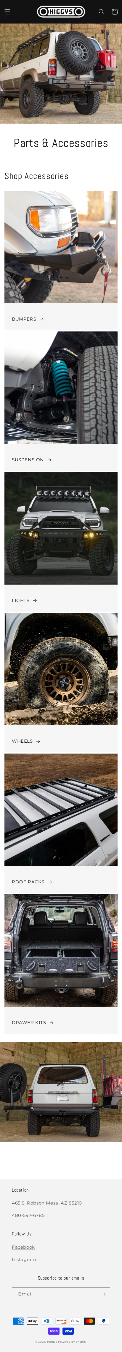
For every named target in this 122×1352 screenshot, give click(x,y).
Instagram (24, 1259)
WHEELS (22, 741)
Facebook (23, 1247)
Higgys (52, 1341)
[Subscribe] (103, 1294)
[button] (7, 11)
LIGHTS (21, 600)
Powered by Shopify (72, 1341)
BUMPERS (24, 319)
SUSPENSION (28, 459)
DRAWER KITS (29, 1022)
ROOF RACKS (28, 882)
